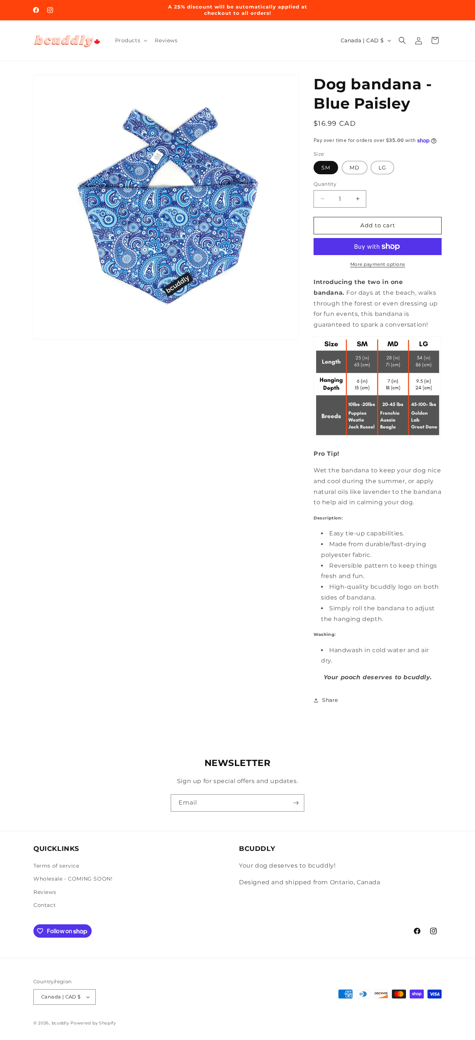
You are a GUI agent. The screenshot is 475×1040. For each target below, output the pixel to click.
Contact (44, 905)
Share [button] (330, 700)
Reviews (44, 892)
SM (325, 167)
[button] (131, 40)
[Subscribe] (296, 803)
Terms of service (56, 865)
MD (355, 167)
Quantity (325, 184)
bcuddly (61, 1023)
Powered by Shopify (93, 1023)
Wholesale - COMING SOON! (72, 879)
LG (382, 167)
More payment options (377, 264)
